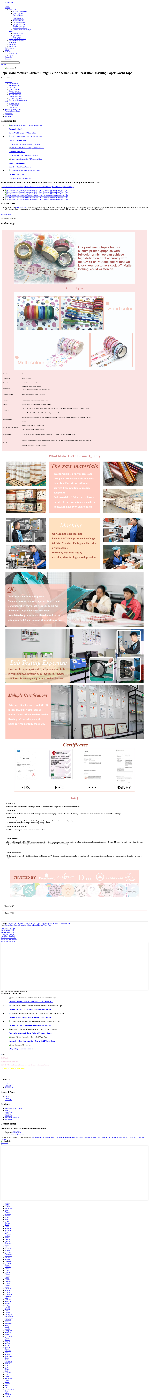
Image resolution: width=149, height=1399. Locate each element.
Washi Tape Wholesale (8, 941)
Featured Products (38, 1137)
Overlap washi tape (19, 26)
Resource (8, 59)
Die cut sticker (17, 35)
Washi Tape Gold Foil (8, 936)
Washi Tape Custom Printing (102, 1137)
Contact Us (8, 57)
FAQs (11, 55)
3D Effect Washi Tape (20, 11)
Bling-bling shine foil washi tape (22, 1049)
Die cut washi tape (19, 22)
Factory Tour (13, 53)
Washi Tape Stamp (56, 1137)
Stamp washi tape (18, 20)
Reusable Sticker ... (17, 152)
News (7, 50)
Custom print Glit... (17, 174)
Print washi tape (18, 13)
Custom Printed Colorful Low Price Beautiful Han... (30, 1009)
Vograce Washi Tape (7, 932)
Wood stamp (13, 46)
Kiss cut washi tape (19, 24)
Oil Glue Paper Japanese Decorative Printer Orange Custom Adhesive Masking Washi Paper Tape (39, 923)
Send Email (4, 1143)
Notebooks (12, 42)
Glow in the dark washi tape (22, 30)
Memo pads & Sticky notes (17, 39)
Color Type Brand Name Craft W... (20, 167)
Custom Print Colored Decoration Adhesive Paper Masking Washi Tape (28, 925)
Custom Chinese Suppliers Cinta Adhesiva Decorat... (31, 1025)
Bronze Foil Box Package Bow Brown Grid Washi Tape (32, 1041)
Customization (9, 48)
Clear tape (16, 17)
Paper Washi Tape (21, 207)
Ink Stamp (12, 44)
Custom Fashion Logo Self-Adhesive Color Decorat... (31, 1017)
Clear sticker (17, 37)
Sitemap (47, 1137)
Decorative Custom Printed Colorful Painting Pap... (30, 1033)
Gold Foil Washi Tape (8, 929)
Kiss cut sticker (18, 33)
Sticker (11, 31)
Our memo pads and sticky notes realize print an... (25, 144)
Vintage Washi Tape (7, 930)
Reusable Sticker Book (16, 40)
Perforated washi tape (20, 28)
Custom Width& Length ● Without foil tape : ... (24, 155)
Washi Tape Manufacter (8, 938)
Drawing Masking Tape (70, 1137)
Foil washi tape (18, 15)
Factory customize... (17, 163)
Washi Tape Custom (7, 934)
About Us (8, 51)
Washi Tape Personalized (9, 940)
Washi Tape (12, 9)
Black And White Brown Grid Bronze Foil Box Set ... (31, 1002)
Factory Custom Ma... (18, 140)
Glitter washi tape (18, 19)
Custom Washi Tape (134, 1137)
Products (7, 8)
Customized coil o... (17, 129)
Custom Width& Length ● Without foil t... (22, 133)
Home (7, 6)
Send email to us (6, 214)
